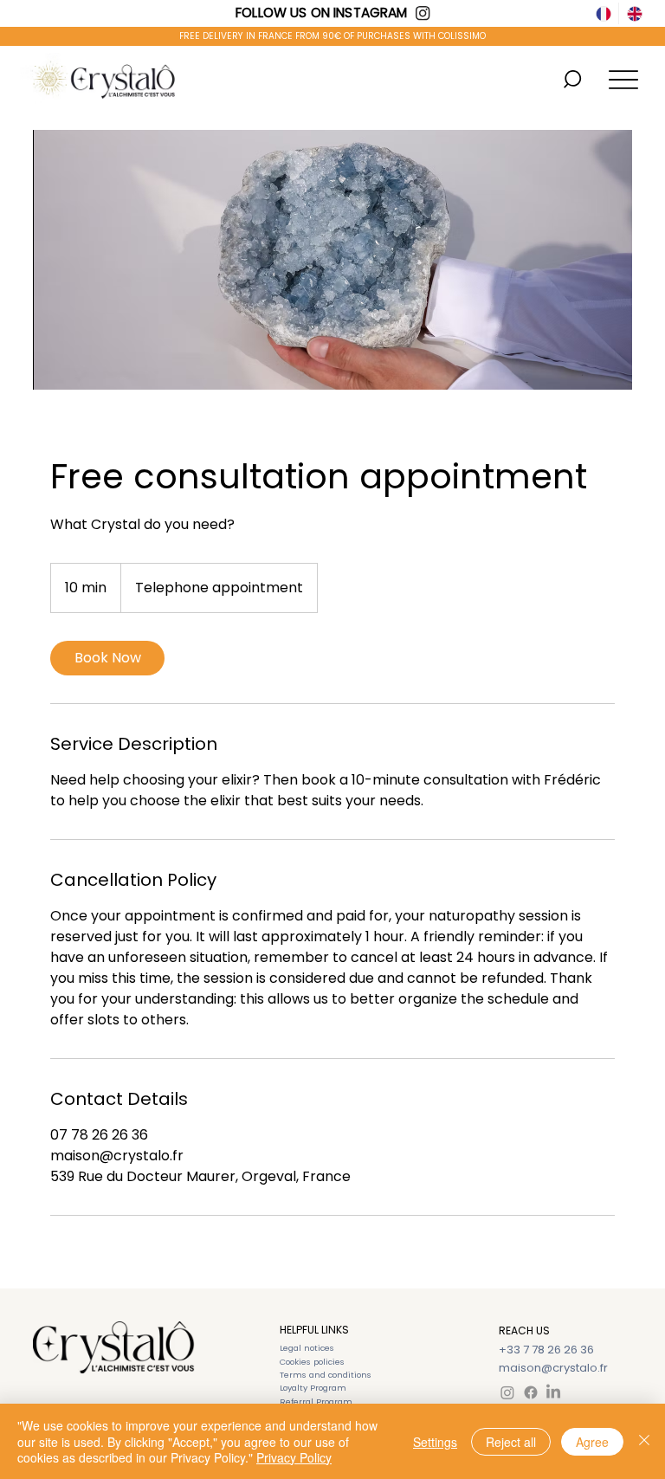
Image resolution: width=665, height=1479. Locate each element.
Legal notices (307, 1347)
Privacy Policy (294, 1457)
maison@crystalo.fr (553, 1368)
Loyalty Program (313, 1387)
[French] (604, 13)
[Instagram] (507, 1392)
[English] (633, 13)
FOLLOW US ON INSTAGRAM (321, 12)
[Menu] (623, 79)
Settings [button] (435, 1441)
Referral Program (316, 1401)
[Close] (644, 1441)
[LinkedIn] (553, 1392)
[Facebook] (530, 1392)
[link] (107, 658)
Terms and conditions (325, 1374)
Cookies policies (312, 1361)
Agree (592, 1441)
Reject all (511, 1441)
